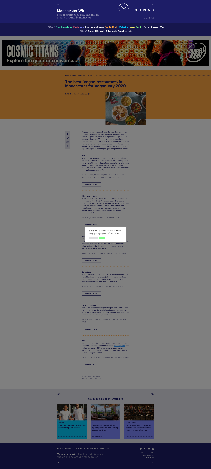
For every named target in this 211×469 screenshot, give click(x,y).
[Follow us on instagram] (144, 10)
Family (139, 27)
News (132, 27)
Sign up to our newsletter (123, 8)
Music (76, 27)
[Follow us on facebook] (140, 10)
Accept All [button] (102, 238)
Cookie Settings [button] (93, 238)
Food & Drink (111, 27)
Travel (146, 27)
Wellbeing (123, 27)
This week (100, 31)
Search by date (125, 31)
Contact (151, 18)
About (145, 18)
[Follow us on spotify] (149, 10)
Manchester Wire (72, 10)
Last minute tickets (94, 27)
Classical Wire (157, 27)
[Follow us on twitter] (136, 10)
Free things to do (64, 27)
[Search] (153, 10)
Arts (82, 27)
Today (91, 31)
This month (111, 31)
